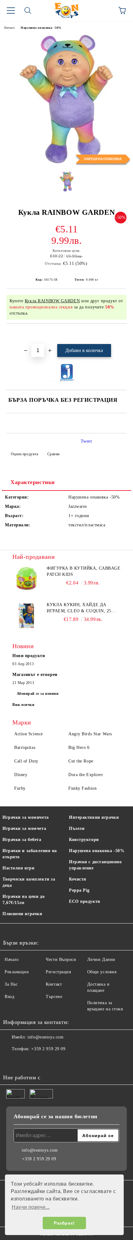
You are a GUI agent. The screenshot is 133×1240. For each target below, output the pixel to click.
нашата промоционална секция (41, 307)
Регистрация (58, 972)
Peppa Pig (79, 890)
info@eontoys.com (45, 1037)
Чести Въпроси (61, 959)
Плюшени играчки (22, 913)
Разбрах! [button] (64, 1223)
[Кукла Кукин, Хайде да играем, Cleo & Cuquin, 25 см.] (26, 616)
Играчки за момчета (24, 828)
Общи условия (102, 972)
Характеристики (33, 482)
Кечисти (77, 879)
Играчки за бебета (21, 839)
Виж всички (23, 705)
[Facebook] (11, 1061)
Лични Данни (101, 959)
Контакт (54, 984)
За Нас (11, 984)
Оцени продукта (24, 454)
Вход (9, 996)
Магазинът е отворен (35, 674)
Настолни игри (18, 868)
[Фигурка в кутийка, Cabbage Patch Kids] (26, 579)
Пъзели (76, 828)
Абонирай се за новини (38, 693)
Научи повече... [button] (30, 1207)
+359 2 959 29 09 (48, 1049)
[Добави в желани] (122, 334)
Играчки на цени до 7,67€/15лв (23, 899)
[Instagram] (25, 1061)
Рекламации (17, 972)
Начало (9, 27)
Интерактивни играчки (94, 817)
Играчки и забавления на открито (29, 853)
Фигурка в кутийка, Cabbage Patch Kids (84, 571)
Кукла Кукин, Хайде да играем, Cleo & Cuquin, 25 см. (79, 608)
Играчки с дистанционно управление (95, 865)
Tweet (86, 441)
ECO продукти (84, 901)
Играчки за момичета (25, 817)
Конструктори (84, 839)
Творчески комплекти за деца (28, 882)
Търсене (54, 996)
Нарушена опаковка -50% (41, 27)
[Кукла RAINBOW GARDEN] (66, 162)
